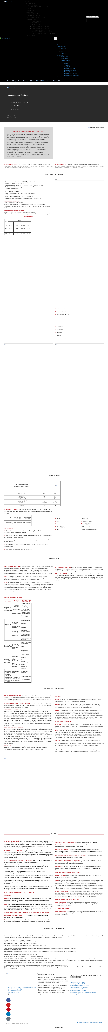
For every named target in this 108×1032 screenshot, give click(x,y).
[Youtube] (8, 1005)
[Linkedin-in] (11, 116)
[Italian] (60, 80)
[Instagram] (15, 116)
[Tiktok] (8, 1019)
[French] (20, 80)
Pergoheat (36, 24)
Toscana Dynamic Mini (41, 30)
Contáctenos (30, 35)
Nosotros (32, 5)
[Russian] (55, 80)
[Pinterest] (8, 1009)
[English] (15, 80)
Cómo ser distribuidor (38, 7)
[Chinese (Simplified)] (46, 80)
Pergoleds (36, 21)
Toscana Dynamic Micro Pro (44, 33)
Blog (30, 9)
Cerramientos (34, 15)
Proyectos (32, 10)
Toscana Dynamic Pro (41, 26)
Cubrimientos (34, 14)
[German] (33, 80)
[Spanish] (9, 80)
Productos (29, 12)
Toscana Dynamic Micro (42, 32)
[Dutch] (38, 80)
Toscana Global (31, 3)
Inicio (27, 2)
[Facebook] (8, 1000)
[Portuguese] (26, 80)
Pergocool (36, 23)
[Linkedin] (8, 1014)
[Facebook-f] (8, 116)
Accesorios (33, 19)
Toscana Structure (36, 17)
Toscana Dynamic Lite (41, 28)
